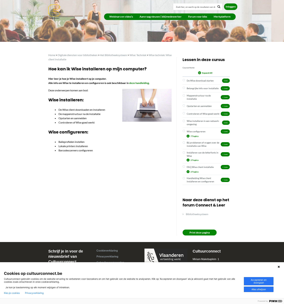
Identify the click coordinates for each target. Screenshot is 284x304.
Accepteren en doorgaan (259, 281)
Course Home (188, 67)
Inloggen (231, 6)
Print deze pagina (199, 232)
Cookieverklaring (107, 250)
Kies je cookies (12, 293)
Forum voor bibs (197, 16)
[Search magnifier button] (219, 6)
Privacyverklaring (107, 256)
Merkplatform (222, 16)
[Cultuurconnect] (54, 11)
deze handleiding (139, 82)
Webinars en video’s (121, 16)
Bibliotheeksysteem (197, 214)
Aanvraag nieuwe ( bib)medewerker (161, 16)
